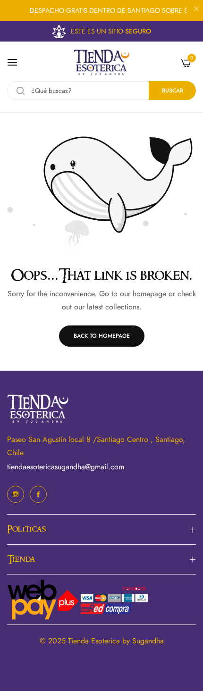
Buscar (172, 90)
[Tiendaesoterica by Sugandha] (101, 62)
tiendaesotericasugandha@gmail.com (65, 466)
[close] (196, 9)
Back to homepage (102, 336)
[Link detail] (15, 494)
